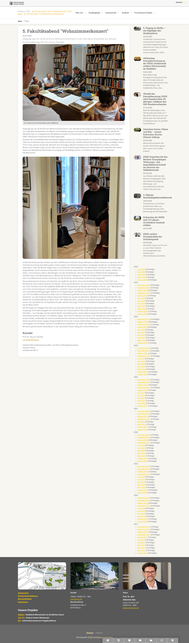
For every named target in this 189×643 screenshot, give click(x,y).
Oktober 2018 (142, 503)
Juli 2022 (140, 393)
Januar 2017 (142, 553)
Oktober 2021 (142, 416)
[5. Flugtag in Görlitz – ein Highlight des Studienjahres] (137, 28)
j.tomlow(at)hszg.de (31, 340)
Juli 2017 (140, 540)
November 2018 (143, 500)
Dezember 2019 (143, 466)
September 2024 (143, 324)
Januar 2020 (142, 461)
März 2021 (141, 424)
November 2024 (143, 319)
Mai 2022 (141, 398)
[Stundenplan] (107, 640)
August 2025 (142, 296)
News (185, 2)
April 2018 (141, 516)
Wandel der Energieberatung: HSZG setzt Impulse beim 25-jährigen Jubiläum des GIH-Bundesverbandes (155, 99)
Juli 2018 (140, 508)
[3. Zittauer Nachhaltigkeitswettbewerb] (137, 196)
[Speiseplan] (118, 640)
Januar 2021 (142, 430)
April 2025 (141, 306)
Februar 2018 (142, 519)
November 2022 (143, 382)
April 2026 (141, 275)
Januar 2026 (142, 280)
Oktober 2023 (142, 353)
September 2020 (143, 443)
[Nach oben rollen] (184, 638)
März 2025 (141, 309)
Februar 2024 (142, 343)
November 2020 (143, 437)
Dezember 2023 (143, 348)
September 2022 (143, 387)
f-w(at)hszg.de (76, 599)
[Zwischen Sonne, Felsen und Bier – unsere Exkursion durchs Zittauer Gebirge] (137, 130)
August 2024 (142, 327)
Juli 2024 (140, 330)
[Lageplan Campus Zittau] (42, 575)
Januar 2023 (142, 374)
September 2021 (143, 419)
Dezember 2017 (143, 527)
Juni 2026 (141, 269)
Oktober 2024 (142, 322)
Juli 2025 (140, 298)
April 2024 (141, 338)
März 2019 (141, 487)
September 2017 (143, 535)
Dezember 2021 (143, 411)
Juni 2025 (141, 301)
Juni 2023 (141, 361)
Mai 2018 (141, 514)
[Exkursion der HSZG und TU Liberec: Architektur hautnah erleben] (137, 218)
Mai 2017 (141, 545)
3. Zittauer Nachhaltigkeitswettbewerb (157, 196)
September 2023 (143, 356)
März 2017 (141, 550)
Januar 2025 (142, 314)
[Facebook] (172, 640)
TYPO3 (90, 637)
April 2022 (141, 401)
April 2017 (141, 548)
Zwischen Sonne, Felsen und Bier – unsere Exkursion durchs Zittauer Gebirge (155, 133)
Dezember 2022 (143, 380)
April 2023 (141, 366)
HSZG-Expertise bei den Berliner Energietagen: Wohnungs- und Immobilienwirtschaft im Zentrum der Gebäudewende (155, 163)
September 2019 (143, 474)
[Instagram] (161, 640)
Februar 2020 (142, 458)
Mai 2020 (141, 451)
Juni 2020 (141, 448)
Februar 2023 (142, 372)
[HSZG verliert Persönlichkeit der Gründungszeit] (137, 234)
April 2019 (141, 485)
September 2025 (143, 293)
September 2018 (143, 506)
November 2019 (143, 469)
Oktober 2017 (142, 532)
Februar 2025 (142, 311)
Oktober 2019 (142, 472)
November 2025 (143, 288)
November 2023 (143, 351)
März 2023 (141, 369)
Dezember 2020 (143, 435)
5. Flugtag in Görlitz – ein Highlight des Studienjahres (154, 30)
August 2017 (142, 537)
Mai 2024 (141, 335)
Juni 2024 (141, 332)
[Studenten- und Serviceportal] (129, 640)
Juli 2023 (140, 359)
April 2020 (141, 453)
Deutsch (179, 2)
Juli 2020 (140, 445)
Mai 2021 (141, 422)
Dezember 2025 (143, 285)
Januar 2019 (142, 493)
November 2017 (143, 529)
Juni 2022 (141, 395)
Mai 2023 (141, 364)
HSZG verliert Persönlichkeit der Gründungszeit (152, 237)
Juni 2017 (141, 542)
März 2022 (141, 403)
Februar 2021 (142, 427)
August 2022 (142, 390)
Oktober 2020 (142, 440)
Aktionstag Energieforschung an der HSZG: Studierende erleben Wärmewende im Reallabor (154, 63)
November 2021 (143, 414)
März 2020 (141, 456)
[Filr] (151, 640)
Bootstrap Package (104, 637)
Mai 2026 (141, 272)
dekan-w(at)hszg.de (131, 608)
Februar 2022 (142, 406)
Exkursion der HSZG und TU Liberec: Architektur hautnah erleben (154, 221)
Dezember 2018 (143, 498)
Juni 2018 (141, 511)
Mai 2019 (141, 482)
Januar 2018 (142, 521)
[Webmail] (140, 640)
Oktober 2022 (142, 385)
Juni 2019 (141, 479)
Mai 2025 (141, 303)
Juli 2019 (140, 477)
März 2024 (141, 340)
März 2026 (141, 277)
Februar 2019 (142, 490)
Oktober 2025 (142, 290)
